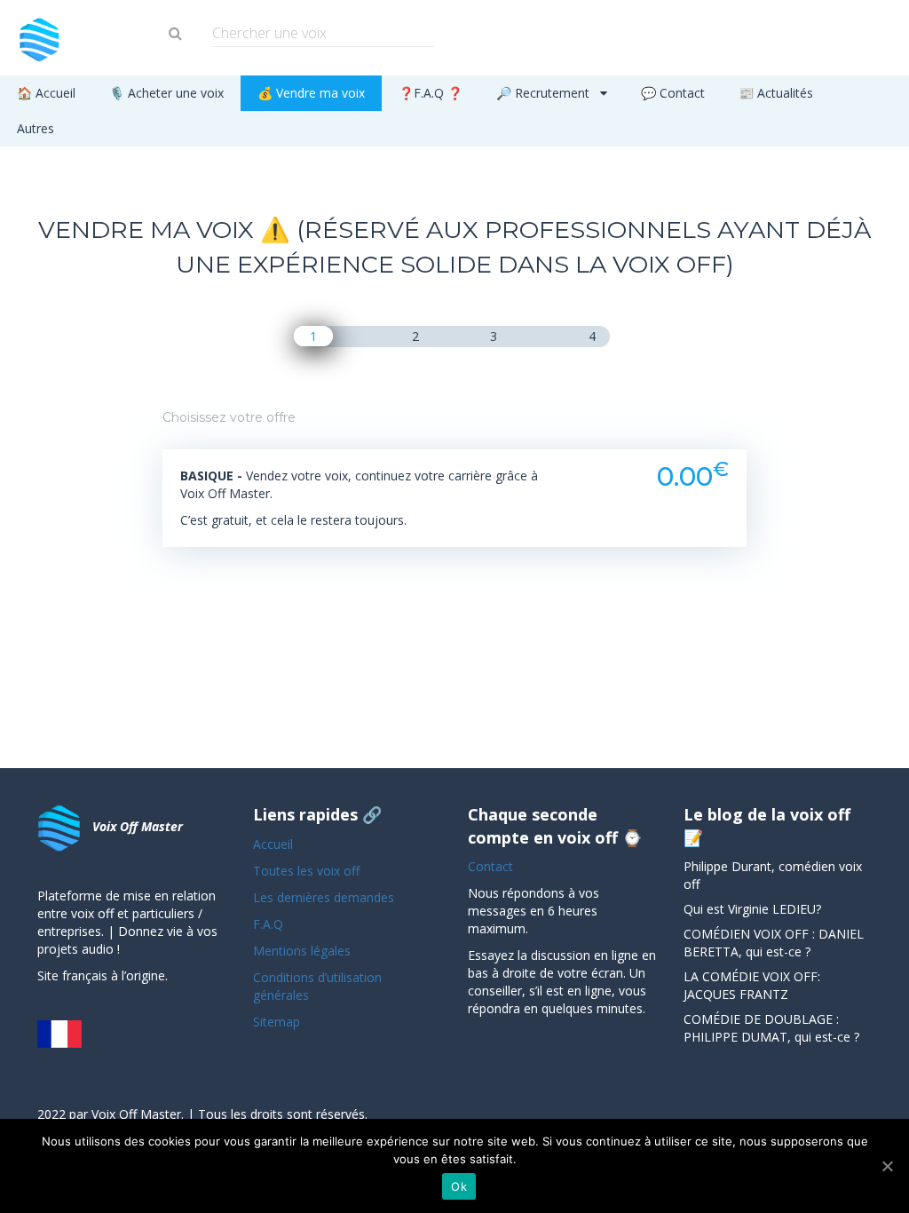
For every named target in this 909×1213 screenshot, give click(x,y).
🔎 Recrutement (544, 92)
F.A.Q (268, 924)
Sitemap (276, 1021)
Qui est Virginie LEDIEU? (752, 908)
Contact (490, 866)
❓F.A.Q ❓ (430, 92)
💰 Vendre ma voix (311, 92)
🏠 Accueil (46, 92)
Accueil (273, 844)
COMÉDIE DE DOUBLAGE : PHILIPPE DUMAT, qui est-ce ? (771, 1028)
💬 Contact (673, 92)
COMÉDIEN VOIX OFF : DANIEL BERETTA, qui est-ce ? (774, 942)
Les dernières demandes (325, 897)
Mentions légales (302, 950)
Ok (459, 1186)
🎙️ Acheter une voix (166, 92)
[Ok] (887, 1166)
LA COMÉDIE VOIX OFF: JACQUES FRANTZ (752, 985)
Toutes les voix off (306, 870)
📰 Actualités (776, 92)
